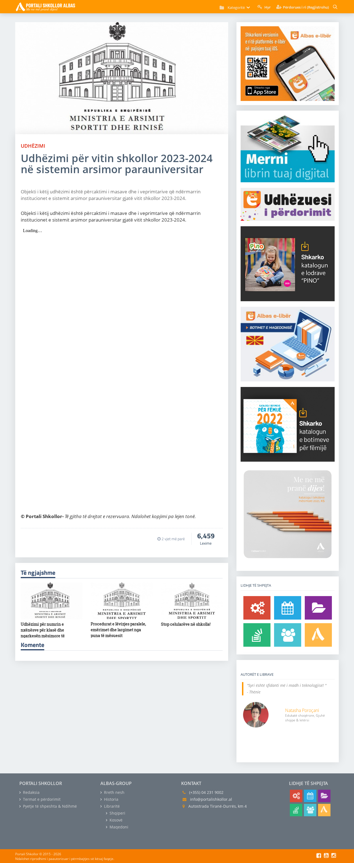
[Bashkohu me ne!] (287, 634)
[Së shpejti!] (287, 607)
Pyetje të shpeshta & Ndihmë (49, 806)
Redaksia (31, 792)
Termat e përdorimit (41, 799)
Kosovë (115, 820)
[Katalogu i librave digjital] (318, 607)
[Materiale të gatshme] (257, 607)
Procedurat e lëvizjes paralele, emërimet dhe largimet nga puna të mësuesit (118, 629)
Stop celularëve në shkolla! (185, 624)
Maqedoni (118, 827)
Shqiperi (116, 813)
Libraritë (111, 806)
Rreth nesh (113, 792)
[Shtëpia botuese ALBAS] (318, 634)
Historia (110, 799)
